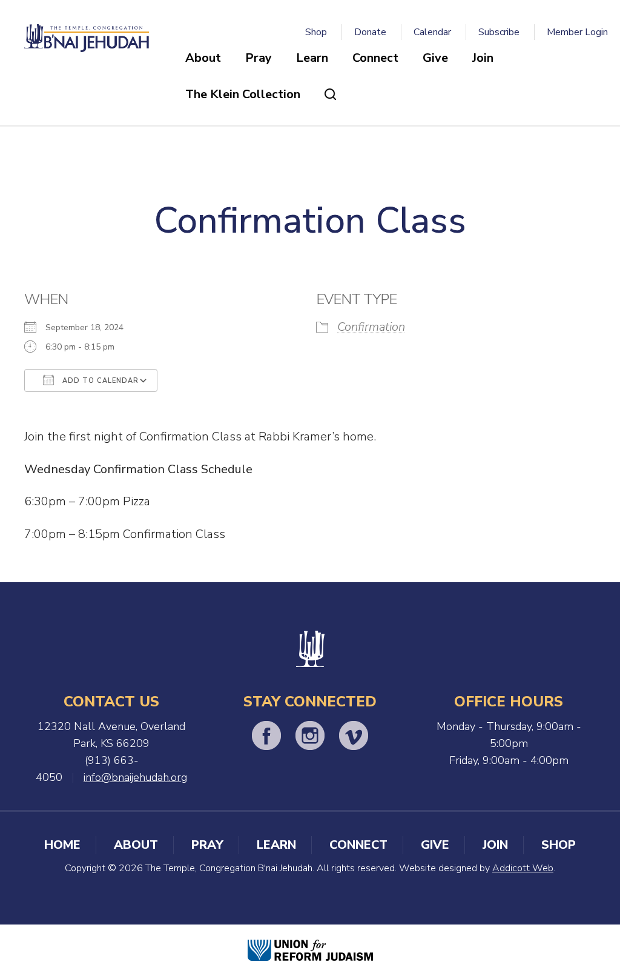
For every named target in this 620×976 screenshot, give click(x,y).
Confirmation (371, 327)
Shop (316, 32)
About (203, 58)
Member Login (577, 32)
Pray (258, 58)
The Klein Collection (242, 94)
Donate (370, 32)
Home (62, 845)
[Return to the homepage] (86, 38)
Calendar (432, 32)
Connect (375, 58)
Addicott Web (522, 868)
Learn (312, 58)
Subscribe (498, 32)
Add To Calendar (99, 380)
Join (482, 58)
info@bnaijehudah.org (135, 777)
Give (435, 58)
